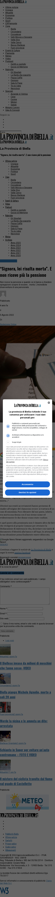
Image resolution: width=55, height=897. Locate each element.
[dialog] (27, 448)
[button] (27, 442)
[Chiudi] (49, 402)
